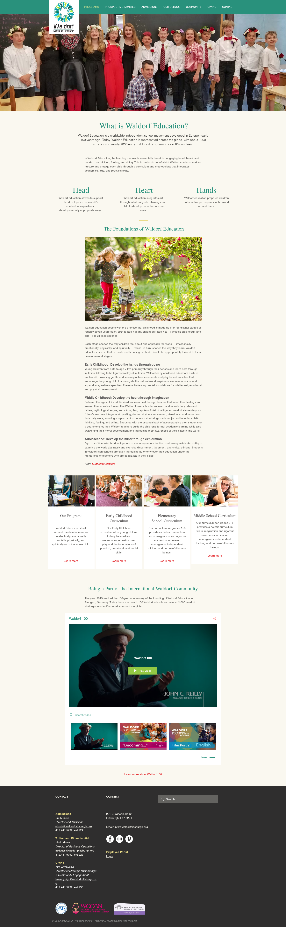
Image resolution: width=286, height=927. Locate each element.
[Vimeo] (129, 839)
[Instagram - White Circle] (119, 839)
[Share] (213, 619)
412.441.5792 (64, 854)
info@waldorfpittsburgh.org (131, 826)
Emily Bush (62, 817)
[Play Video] (94, 736)
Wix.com (132, 920)
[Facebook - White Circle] (110, 839)
